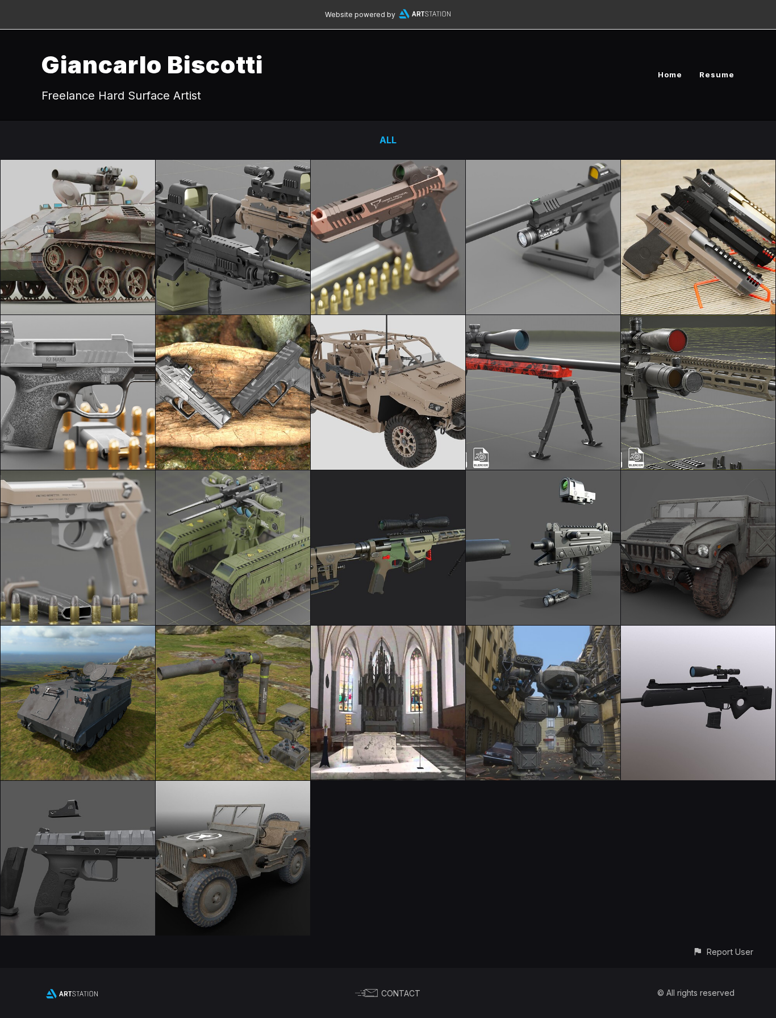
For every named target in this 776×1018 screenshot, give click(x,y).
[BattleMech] (543, 633)
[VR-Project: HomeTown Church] (388, 633)
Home (670, 74)
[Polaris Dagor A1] (388, 323)
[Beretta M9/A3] (78, 478)
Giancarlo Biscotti (152, 64)
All (388, 140)
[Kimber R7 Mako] (78, 323)
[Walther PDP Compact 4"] (233, 323)
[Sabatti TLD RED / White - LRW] (543, 323)
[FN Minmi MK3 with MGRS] (233, 167)
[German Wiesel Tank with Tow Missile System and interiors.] (78, 167)
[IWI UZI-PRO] (543, 478)
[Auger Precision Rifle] (388, 478)
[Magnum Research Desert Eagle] (698, 167)
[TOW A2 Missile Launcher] (233, 633)
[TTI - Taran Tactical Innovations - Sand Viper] (388, 167)
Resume (717, 74)
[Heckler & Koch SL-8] (698, 633)
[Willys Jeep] (233, 788)
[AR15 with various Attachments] (698, 323)
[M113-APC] (78, 633)
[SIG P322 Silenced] (543, 167)
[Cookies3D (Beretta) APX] (78, 788)
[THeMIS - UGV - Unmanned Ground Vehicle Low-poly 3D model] (233, 478)
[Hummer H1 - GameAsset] (698, 478)
